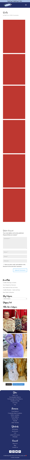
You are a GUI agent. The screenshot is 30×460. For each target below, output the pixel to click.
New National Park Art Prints (10, 287)
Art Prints (15, 402)
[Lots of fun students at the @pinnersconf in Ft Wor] (15, 321)
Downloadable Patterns (15, 397)
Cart (15, 433)
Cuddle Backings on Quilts (9, 282)
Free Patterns (15, 411)
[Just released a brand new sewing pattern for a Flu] (15, 346)
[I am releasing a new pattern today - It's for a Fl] (15, 370)
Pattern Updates (15, 415)
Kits (15, 404)
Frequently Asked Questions (15, 413)
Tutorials (15, 420)
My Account (15, 431)
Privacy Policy (18, 455)
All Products (15, 429)
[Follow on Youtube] (16, 451)
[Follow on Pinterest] (19, 451)
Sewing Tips (15, 418)
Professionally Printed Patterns (15, 399)
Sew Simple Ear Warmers (9, 285)
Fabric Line (15, 395)
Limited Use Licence (15, 435)
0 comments (16, 15)
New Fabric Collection (8, 292)
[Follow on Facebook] (10, 451)
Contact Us (15, 447)
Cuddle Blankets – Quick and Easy (11, 290)
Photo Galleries (15, 417)
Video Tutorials (15, 422)
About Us (15, 443)
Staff (5, 15)
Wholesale (15, 436)
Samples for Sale (15, 400)
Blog (15, 445)
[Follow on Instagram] (13, 451)
